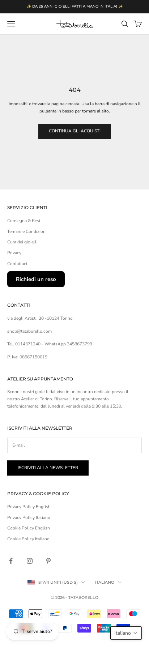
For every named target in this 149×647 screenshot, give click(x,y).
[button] (126, 633)
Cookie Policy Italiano (28, 539)
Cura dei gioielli (22, 242)
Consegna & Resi (23, 221)
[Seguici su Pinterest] (48, 561)
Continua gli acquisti (75, 131)
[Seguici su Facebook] (10, 561)
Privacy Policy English (29, 507)
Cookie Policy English (28, 528)
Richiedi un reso (36, 279)
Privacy (14, 253)
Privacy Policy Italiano (28, 517)
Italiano (104, 582)
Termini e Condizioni (27, 231)
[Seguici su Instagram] (29, 561)
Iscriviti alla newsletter (48, 468)
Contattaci (17, 264)
